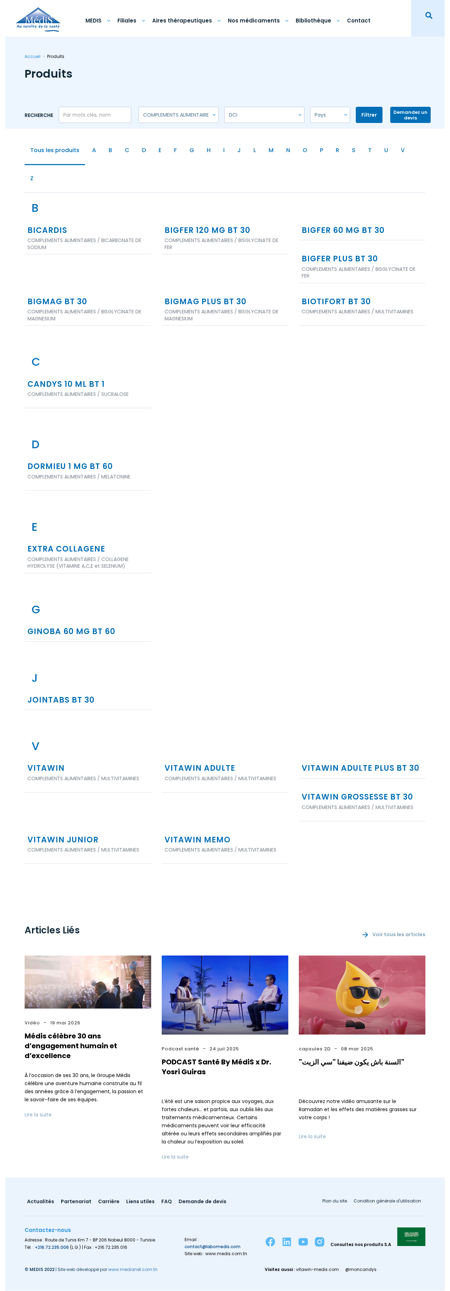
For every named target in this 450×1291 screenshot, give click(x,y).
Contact (359, 20)
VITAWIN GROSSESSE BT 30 (357, 797)
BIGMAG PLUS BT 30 (205, 302)
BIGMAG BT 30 (57, 302)
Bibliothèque (313, 20)
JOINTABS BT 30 (61, 700)
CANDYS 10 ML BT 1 (66, 384)
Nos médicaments (254, 20)
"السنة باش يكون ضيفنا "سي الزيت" (351, 1062)
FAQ (166, 1202)
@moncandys (361, 1269)
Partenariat (76, 1202)
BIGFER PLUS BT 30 (340, 259)
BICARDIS (47, 231)
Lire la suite (38, 1114)
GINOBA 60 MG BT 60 (71, 632)
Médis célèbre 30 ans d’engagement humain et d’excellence (71, 1046)
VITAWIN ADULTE (200, 768)
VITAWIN (46, 768)
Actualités (40, 1202)
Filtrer (369, 114)
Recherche (39, 115)
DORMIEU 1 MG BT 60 (70, 467)
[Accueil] (38, 16)
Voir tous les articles (398, 934)
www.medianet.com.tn (133, 1269)
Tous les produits (54, 150)
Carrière (109, 1202)
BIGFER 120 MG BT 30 (207, 231)
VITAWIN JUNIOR (62, 840)
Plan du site (334, 1201)
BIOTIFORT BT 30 (336, 302)
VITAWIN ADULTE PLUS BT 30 (360, 768)
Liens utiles (140, 1202)
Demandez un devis (410, 115)
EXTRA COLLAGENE (66, 549)
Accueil (32, 56)
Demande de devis (202, 1202)
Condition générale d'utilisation (387, 1201)
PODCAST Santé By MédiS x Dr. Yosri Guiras (216, 1067)
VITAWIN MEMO (198, 840)
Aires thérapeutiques (182, 20)
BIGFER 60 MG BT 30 (343, 231)
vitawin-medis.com (317, 1269)
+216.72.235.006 (52, 1247)
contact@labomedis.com (212, 1247)
